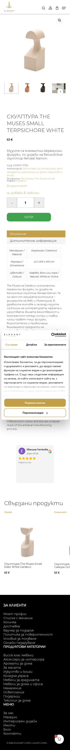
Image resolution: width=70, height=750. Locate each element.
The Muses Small (45, 178)
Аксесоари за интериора (39, 168)
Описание (18, 234)
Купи (28, 217)
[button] (64, 8)
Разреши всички (35, 402)
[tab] (36, 233)
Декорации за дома (34, 171)
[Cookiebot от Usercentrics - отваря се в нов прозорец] (51, 335)
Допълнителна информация (33, 241)
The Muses (27, 178)
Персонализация (33, 412)
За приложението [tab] (55, 344)
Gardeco (21, 180)
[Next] (60, 92)
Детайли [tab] (31, 344)
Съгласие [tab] (11, 344)
